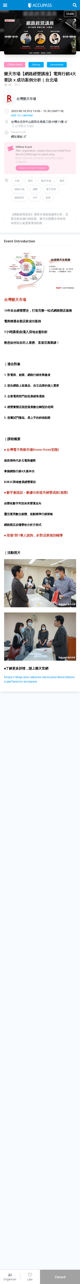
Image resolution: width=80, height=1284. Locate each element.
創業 (48, 197)
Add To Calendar (22, 115)
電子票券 (51, 189)
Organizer (9, 1279)
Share (70, 14)
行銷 (17, 180)
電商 (61, 180)
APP (35, 197)
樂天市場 (46, 180)
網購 (35, 189)
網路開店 (19, 197)
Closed (60, 1277)
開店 (30, 180)
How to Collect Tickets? (32, 168)
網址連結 (17, 136)
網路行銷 (19, 189)
